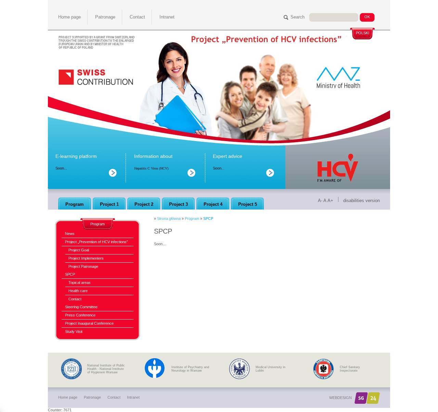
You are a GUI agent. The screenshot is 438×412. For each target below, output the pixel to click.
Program (192, 218)
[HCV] (338, 165)
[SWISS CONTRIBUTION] (95, 76)
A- (320, 200)
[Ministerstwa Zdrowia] (336, 79)
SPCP (208, 218)
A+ (330, 200)
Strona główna (169, 218)
